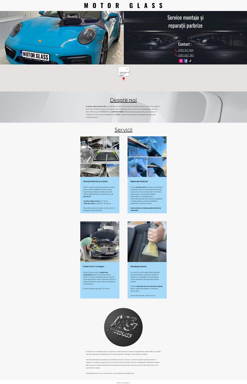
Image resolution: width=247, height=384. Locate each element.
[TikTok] (190, 61)
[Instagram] (181, 61)
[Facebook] (186, 61)
